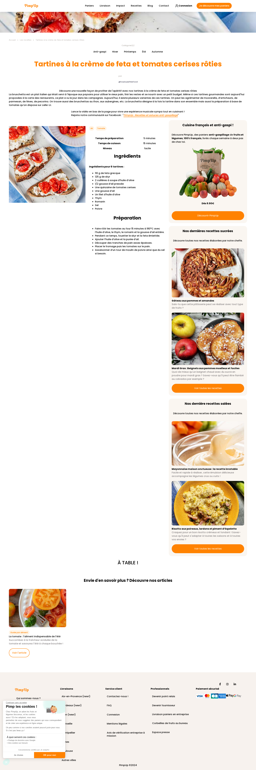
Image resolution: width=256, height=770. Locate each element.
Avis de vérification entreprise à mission (126, 733)
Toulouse (67, 751)
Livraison (105, 5)
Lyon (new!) (69, 714)
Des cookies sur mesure (18, 743)
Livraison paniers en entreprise (170, 714)
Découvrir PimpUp (208, 215)
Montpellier (68, 732)
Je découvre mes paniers (214, 5)
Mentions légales (117, 723)
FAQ (109, 705)
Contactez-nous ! (117, 696)
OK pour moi (49, 755)
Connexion (113, 714)
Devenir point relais (163, 696)
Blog (150, 5)
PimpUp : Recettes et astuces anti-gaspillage (151, 115)
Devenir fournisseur (163, 705)
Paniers (89, 5)
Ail (92, 128)
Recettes (136, 5)
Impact (120, 5)
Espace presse (161, 732)
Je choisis (18, 755)
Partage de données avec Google (21, 740)
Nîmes (65, 742)
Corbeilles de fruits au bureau (170, 723)
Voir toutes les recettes (208, 388)
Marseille (67, 723)
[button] (6, 762)
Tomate (101, 128)
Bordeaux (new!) (72, 705)
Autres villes (69, 760)
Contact (164, 5)
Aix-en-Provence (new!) (76, 696)
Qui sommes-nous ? (28, 698)
